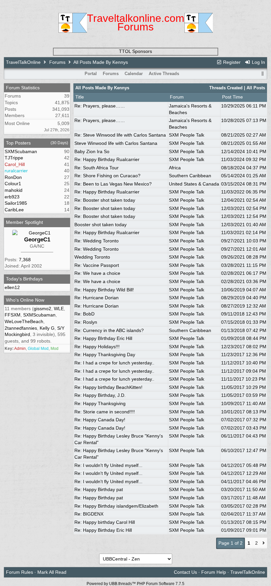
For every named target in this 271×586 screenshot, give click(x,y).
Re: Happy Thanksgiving (100, 403)
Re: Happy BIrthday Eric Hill (103, 338)
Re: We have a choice (97, 273)
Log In (258, 62)
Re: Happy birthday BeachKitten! (108, 387)
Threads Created (226, 87)
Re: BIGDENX (88, 514)
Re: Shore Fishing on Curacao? (107, 175)
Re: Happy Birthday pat (98, 489)
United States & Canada (194, 184)
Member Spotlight (24, 222)
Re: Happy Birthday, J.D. (100, 395)
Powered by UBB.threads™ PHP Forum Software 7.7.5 (135, 583)
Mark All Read (51, 572)
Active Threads (164, 73)
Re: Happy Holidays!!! (97, 346)
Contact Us (185, 572)
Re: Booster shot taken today (104, 200)
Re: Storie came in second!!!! (104, 411)
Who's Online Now (25, 300)
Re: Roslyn (85, 322)
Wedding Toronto (92, 257)
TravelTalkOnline (23, 62)
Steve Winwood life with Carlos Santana (115, 143)
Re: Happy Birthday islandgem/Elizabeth (116, 506)
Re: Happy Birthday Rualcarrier (106, 159)
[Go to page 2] (263, 543)
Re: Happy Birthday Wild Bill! (104, 289)
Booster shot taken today (100, 224)
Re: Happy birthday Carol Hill (104, 522)
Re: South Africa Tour (96, 167)
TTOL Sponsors (135, 51)
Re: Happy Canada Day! (99, 419)
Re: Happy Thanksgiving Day (104, 354)
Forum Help (213, 572)
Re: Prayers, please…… (99, 105)
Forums (57, 62)
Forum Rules (19, 572)
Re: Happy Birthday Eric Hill (103, 530)
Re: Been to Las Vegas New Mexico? (113, 184)
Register (231, 62)
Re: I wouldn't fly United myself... (108, 465)
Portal (91, 73)
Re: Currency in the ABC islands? (109, 330)
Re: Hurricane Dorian (96, 297)
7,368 (25, 259)
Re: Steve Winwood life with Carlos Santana (120, 135)
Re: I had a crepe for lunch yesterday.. (114, 362)
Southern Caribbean (190, 175)
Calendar (134, 73)
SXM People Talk (186, 135)
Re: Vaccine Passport (96, 265)
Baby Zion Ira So (91, 151)
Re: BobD (84, 313)
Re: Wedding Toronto (96, 240)
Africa (175, 167)
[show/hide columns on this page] (263, 73)
